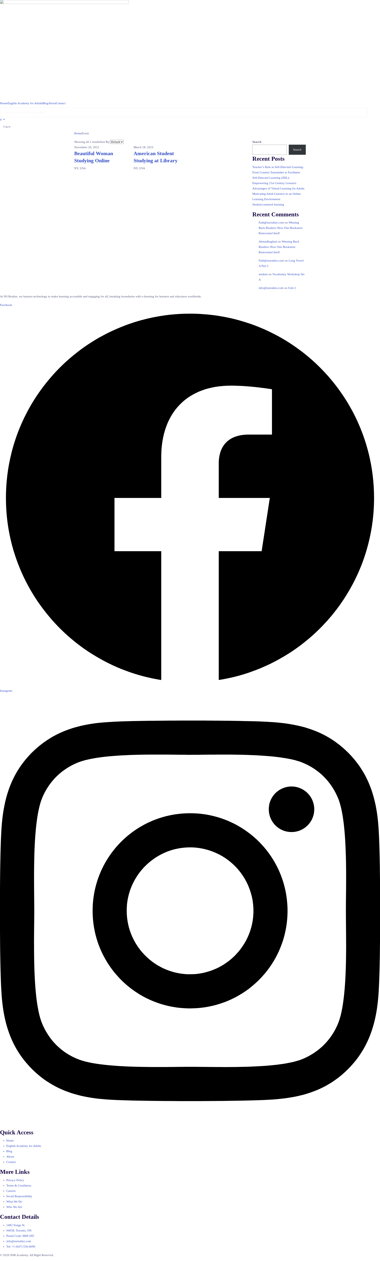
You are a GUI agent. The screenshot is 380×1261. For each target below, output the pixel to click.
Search (256, 141)
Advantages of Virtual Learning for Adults (278, 188)
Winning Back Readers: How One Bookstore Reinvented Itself (281, 228)
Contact (61, 103)
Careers (11, 1190)
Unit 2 (292, 287)
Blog (45, 103)
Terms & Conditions (18, 1185)
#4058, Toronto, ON (18, 1230)
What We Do (14, 1201)
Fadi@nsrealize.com (271, 222)
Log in (6, 126)
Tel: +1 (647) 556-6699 (20, 1246)
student (263, 274)
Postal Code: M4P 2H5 (20, 1235)
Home (4, 103)
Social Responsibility (19, 1196)
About (52, 103)
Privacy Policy (15, 1180)
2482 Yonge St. (15, 1225)
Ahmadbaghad (268, 241)
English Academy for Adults (25, 103)
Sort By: (105, 141)
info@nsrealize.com (271, 287)
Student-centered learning (268, 204)
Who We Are (14, 1206)
